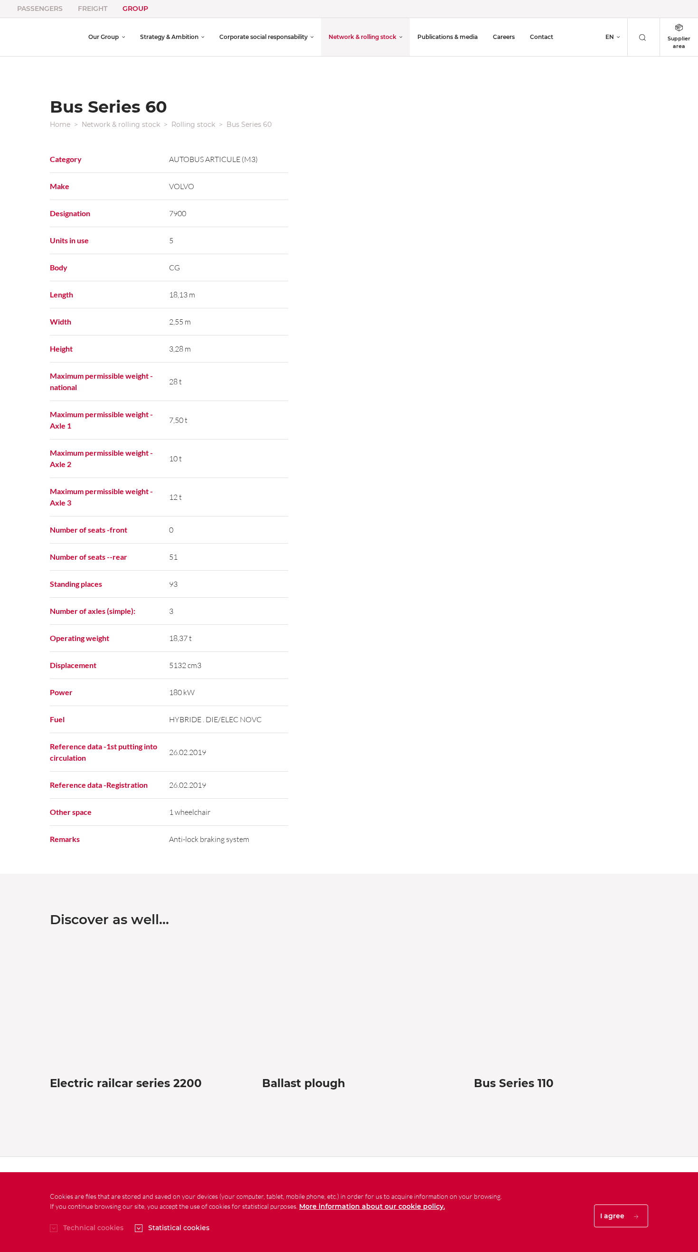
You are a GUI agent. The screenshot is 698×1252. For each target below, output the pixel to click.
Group (135, 8)
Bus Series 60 (249, 124)
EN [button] (609, 36)
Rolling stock (193, 124)
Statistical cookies (178, 1227)
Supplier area (679, 42)
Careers (504, 36)
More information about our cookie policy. (372, 1206)
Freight (92, 8)
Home (60, 124)
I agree (613, 1216)
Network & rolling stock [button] (362, 36)
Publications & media (447, 36)
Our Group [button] (103, 36)
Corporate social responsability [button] (263, 36)
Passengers (40, 8)
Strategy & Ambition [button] (169, 36)
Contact (541, 36)
